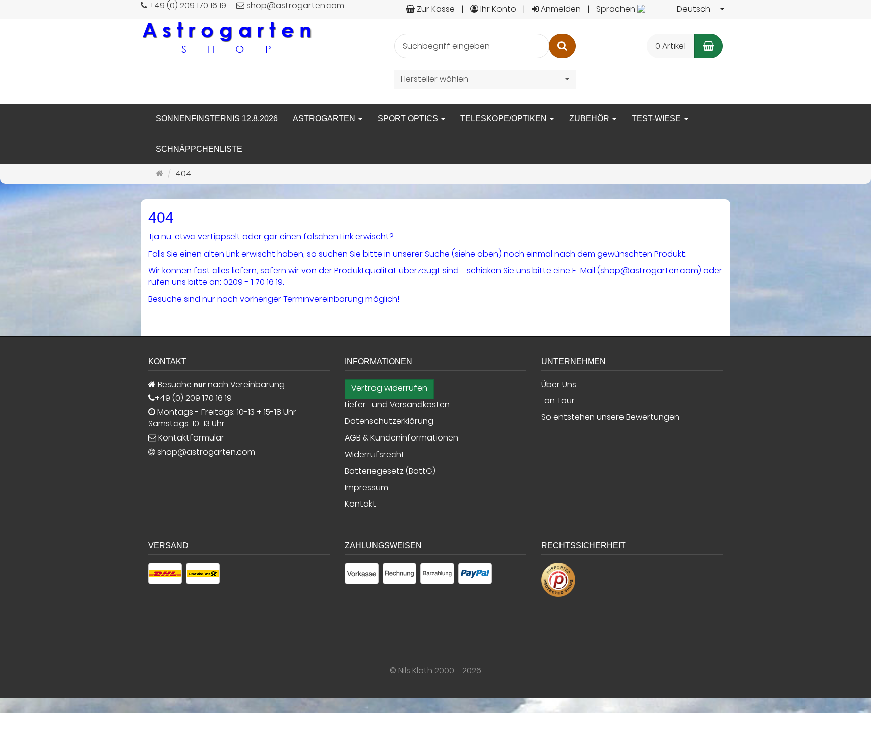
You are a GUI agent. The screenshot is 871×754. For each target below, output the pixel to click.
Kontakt (360, 504)
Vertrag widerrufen (389, 388)
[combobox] (660, 9)
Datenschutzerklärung (389, 421)
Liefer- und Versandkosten (397, 404)
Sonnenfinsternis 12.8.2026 (217, 118)
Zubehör (590, 118)
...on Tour (558, 400)
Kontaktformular (190, 438)
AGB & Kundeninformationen (401, 438)
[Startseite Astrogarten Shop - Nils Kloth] (226, 37)
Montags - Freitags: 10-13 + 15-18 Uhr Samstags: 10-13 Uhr (222, 418)
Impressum (366, 487)
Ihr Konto (497, 9)
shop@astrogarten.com (206, 452)
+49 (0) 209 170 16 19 (193, 398)
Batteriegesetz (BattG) (390, 471)
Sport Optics (409, 118)
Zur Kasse (435, 9)
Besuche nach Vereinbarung (220, 384)
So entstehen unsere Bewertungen (610, 417)
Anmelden (560, 9)
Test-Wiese (657, 118)
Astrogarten (325, 118)
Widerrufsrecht (375, 454)
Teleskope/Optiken (504, 118)
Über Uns (558, 384)
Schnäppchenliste (199, 149)
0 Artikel (670, 46)
